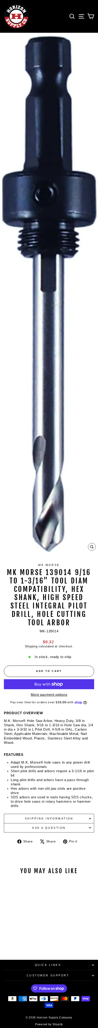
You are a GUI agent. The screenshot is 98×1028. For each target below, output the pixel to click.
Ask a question (49, 827)
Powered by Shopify (49, 1024)
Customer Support (48, 975)
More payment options (49, 694)
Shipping (31, 646)
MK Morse (48, 564)
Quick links (48, 964)
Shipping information (49, 818)
